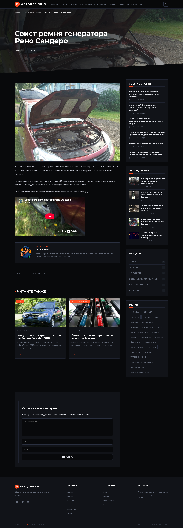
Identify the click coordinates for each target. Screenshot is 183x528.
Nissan (134, 327)
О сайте (106, 496)
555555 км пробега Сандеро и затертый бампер (151, 235)
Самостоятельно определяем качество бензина (92, 337)
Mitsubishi (150, 342)
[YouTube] (28, 502)
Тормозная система (142, 362)
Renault (20, 274)
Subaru (159, 337)
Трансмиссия (138, 357)
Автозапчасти (87, 4)
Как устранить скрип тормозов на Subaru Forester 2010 (39, 337)
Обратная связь (109, 500)
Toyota (135, 317)
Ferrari (152, 347)
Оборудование (38, 274)
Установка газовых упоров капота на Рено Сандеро (152, 221)
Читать (19, 354)
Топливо (135, 352)
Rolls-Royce (137, 367)
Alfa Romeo (137, 347)
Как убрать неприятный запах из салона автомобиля (153, 180)
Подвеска (145, 337)
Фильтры (135, 342)
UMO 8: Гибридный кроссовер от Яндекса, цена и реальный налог (145, 153)
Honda (146, 317)
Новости (101, 4)
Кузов (148, 352)
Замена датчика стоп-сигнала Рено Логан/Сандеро (152, 194)
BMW (160, 327)
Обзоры (113, 4)
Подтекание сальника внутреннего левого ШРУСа (152, 208)
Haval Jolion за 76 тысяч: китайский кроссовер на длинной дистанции (147, 133)
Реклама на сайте (110, 505)
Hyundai (135, 312)
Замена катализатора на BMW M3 (146, 143)
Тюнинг (74, 4)
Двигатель (147, 327)
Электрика (147, 322)
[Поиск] (165, 4)
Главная (54, 4)
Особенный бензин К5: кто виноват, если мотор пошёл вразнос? (143, 107)
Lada (133, 337)
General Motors (140, 372)
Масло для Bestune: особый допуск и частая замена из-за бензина (144, 93)
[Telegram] (22, 502)
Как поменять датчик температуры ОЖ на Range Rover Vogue (146, 121)
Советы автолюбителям (131, 4)
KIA (156, 317)
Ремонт (64, 4)
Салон (134, 322)
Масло (155, 332)
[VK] (17, 502)
